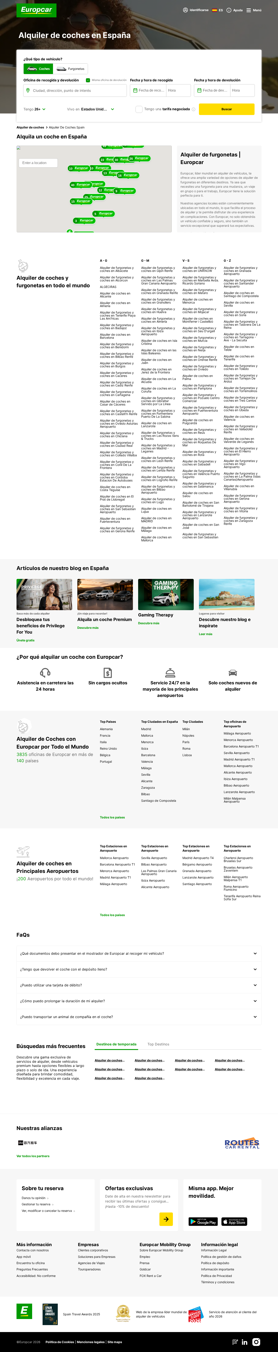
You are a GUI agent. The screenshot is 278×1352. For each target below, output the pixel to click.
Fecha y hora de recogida (151, 80)
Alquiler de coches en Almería (150, 1069)
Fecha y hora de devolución (217, 80)
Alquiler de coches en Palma (110, 1078)
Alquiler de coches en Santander (190, 1069)
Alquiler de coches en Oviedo (150, 1078)
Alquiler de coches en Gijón (230, 1060)
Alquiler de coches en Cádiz (110, 1069)
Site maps (115, 1342)
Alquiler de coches (30, 127)
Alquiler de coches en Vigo (230, 1069)
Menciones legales (91, 1342)
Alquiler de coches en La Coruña (150, 1060)
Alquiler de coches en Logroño (110, 1060)
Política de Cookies (60, 1342)
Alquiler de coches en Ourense (190, 1060)
